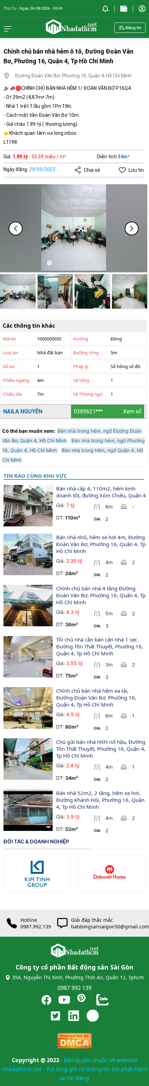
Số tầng (81, 380)
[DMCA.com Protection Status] (74, 1042)
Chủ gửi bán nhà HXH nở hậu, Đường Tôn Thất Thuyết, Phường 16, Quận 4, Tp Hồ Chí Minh (101, 748)
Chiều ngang (16, 380)
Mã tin (9, 339)
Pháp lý (80, 366)
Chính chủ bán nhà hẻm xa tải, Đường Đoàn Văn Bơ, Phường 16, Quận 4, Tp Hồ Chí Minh (97, 697)
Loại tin (10, 352)
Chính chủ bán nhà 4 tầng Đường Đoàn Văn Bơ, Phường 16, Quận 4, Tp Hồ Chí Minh (101, 595)
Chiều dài (12, 394)
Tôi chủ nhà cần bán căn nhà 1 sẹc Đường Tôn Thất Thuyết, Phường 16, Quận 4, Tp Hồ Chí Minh (100, 646)
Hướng (80, 339)
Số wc (9, 366)
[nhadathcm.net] (71, 31)
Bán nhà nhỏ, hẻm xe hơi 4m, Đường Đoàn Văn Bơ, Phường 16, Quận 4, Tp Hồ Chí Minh (101, 544)
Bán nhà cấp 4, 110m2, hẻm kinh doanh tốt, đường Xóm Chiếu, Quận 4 (101, 492)
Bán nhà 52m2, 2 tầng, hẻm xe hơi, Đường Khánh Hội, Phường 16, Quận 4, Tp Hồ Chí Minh (101, 799)
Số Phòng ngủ (88, 394)
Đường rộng (86, 352)
